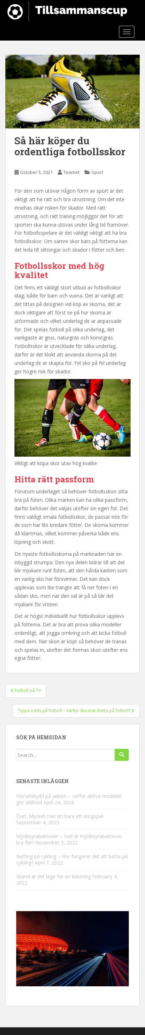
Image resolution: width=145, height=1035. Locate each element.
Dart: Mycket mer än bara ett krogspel (59, 816)
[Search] (122, 755)
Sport (97, 172)
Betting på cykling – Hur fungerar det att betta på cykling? (72, 859)
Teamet (71, 172)
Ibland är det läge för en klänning (53, 876)
